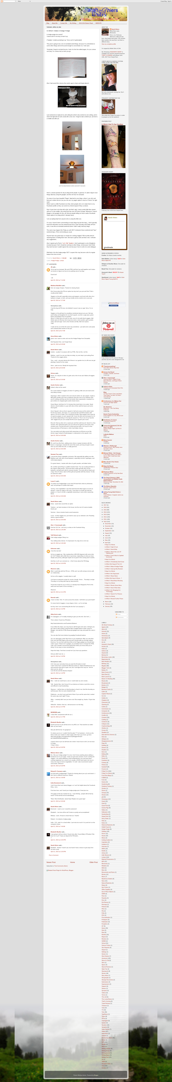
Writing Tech (105, 1057)
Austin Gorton (55, 385)
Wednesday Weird (107, 1038)
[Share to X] (77, 258)
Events (104, 758)
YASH (103, 1061)
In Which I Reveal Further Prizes (114, 598)
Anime (103, 633)
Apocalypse (105, 638)
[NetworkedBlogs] (113, 303)
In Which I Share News (111, 576)
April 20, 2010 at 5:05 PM (58, 747)
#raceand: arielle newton (110, 487)
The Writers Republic (110, 486)
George (104, 792)
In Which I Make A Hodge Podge (114, 566)
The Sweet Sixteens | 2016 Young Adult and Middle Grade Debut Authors (113, 479)
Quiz (103, 930)
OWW (103, 893)
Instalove (104, 844)
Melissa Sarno (55, 752)
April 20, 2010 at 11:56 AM (58, 543)
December (108, 523)
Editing (104, 754)
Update (104, 1023)
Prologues (104, 919)
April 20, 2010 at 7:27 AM (58, 300)
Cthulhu (104, 728)
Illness (103, 838)
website (104, 1035)
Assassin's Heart (106, 644)
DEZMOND (54, 712)
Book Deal (105, 674)
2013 (105, 514)
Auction (104, 646)
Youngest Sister (106, 1063)
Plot (103, 911)
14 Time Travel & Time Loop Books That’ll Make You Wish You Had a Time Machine (113, 395)
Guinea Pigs (105, 807)
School (104, 943)
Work (103, 1046)
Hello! (105, 435)
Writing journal (106, 1053)
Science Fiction (106, 945)
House (103, 835)
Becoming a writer (107, 657)
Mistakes (104, 865)
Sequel (104, 949)
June (106, 538)
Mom (103, 870)
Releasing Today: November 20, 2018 (113, 482)
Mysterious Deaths (107, 878)
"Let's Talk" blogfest (68, 243)
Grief (103, 803)
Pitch (103, 908)
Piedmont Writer (108, 472)
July (106, 535)
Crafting (104, 719)
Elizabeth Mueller (56, 722)
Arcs (103, 640)
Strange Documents (107, 979)
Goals (103, 801)
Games (104, 782)
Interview (104, 846)
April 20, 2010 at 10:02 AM (58, 448)
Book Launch (105, 676)
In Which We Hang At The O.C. (113, 564)
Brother (104, 685)
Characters (105, 702)
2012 (105, 517)
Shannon (53, 568)
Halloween (105, 812)
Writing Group (106, 1050)
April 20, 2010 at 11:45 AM (58, 529)
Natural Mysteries (107, 883)
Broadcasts (105, 683)
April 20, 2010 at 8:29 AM (58, 344)
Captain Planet (106, 693)
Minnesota (105, 863)
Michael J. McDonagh (110, 446)
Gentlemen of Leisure (110, 420)
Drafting (104, 745)
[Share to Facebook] (79, 258)
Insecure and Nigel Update (110, 402)
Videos (104, 1031)
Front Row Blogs (106, 775)
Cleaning (104, 704)
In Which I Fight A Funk (111, 547)
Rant (103, 932)
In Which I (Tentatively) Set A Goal (114, 561)
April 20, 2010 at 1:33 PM (58, 656)
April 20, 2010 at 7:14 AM (58, 280)
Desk (103, 736)
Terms (103, 995)
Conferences (105, 713)
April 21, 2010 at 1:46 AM (58, 777)
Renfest (104, 934)
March (107, 601)
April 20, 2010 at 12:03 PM (58, 563)
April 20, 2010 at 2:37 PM (58, 707)
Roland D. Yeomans (57, 771)
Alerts (103, 629)
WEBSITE (98, 23)
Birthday (104, 663)
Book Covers (105, 672)
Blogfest (104, 665)
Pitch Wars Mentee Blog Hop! (111, 367)
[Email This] (74, 258)
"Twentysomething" (110, 366)
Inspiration (105, 842)
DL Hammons (108, 407)
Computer (104, 711)
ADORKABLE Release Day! (111, 467)
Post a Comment (53, 855)
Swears (104, 988)
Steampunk (105, 971)
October (107, 528)
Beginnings (105, 659)
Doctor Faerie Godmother (111, 414)
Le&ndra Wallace (109, 434)
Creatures (104, 721)
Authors (104, 650)
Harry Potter (105, 818)
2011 (105, 519)
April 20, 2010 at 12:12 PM (58, 592)
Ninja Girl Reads (108, 466)
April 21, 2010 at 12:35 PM (58, 851)
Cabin (103, 691)
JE (51, 267)
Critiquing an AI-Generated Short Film (113, 388)
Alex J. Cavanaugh (56, 525)
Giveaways (105, 799)
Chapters (104, 700)
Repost (104, 936)
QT (102, 926)
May (106, 540)
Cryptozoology (106, 726)
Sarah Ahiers (54, 349)
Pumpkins (104, 924)
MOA (103, 868)
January (107, 606)
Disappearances (106, 741)
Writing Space (106, 1055)
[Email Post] (70, 258)
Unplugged (105, 1020)
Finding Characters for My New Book (113, 473)
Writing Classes (106, 1048)
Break (103, 681)
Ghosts (104, 794)
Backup (104, 655)
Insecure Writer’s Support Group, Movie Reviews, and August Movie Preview (112, 381)
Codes (103, 706)
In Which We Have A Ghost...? (113, 578)
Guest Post (105, 805)
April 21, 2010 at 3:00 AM (58, 801)
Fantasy (104, 762)
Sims (103, 962)
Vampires (104, 1027)
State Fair (104, 969)
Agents (104, 627)
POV (103, 915)
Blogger (96, 1075)
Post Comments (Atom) (61, 866)
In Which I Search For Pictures (113, 594)
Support (104, 986)
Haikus (104, 810)
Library (104, 853)
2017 (105, 505)
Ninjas (103, 885)
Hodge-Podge (55, 260)
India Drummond (56, 783)
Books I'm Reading (107, 678)
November (108, 526)
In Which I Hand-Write (111, 549)
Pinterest (104, 906)
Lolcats (62, 260)
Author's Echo (108, 386)
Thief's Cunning (106, 1001)
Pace (103, 896)
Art (102, 642)
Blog (47, 23)
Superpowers (105, 984)
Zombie (104, 1068)
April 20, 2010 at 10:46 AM (58, 496)
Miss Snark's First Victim (111, 462)
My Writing (73, 23)
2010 (105, 521)
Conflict (104, 715)
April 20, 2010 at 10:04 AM (58, 476)
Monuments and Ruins (108, 872)
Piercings (104, 904)
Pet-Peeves (105, 902)
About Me (55, 23)
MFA (103, 861)
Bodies (104, 670)
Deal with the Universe (108, 734)
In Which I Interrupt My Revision (114, 569)
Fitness (104, 764)
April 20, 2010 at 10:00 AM (58, 435)
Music (103, 876)
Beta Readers (105, 661)
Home (72, 862)
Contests (104, 717)
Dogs (103, 743)
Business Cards (106, 689)
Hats (103, 820)
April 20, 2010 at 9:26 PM (58, 765)
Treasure (104, 1005)
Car (103, 696)
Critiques (104, 724)
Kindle (103, 850)
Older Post (93, 862)
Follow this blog (113, 305)
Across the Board (109, 372)
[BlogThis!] (75, 258)
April (106, 542)
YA (102, 1059)
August (107, 533)
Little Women (105, 855)
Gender (104, 788)
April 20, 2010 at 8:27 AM (58, 330)
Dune (103, 752)
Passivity (104, 898)
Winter (103, 1040)
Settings (104, 952)
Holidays (104, 831)
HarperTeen (105, 816)
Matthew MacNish (56, 285)
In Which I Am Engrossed (112, 573)
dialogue (104, 739)
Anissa (53, 373)
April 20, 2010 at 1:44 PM (58, 673)
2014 (105, 512)
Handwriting (105, 814)
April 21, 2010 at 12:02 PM (58, 840)
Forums (104, 769)
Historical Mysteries (107, 825)
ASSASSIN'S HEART (116, 52)
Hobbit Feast (105, 827)
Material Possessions (108, 859)
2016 (105, 507)
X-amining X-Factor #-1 (110, 421)
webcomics (105, 1033)
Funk (103, 779)
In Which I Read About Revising (114, 580)
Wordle (104, 1044)
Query (103, 928)
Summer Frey (55, 454)
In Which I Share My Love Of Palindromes (113, 552)
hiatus (103, 823)
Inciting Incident (106, 840)
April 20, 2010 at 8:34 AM (58, 368)
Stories (104, 973)
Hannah (53, 597)
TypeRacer (105, 1014)
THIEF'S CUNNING (107, 55)
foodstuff (104, 767)
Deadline (104, 732)
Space (103, 964)
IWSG (103, 848)
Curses (104, 730)
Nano (103, 881)
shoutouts (104, 958)
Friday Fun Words (110, 544)
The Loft (104, 997)
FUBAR (104, 777)
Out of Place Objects (107, 891)
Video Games (105, 1029)
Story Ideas (105, 975)
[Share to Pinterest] (80, 258)
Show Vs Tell (105, 960)
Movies (104, 874)
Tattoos (104, 992)
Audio (103, 648)
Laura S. (53, 481)
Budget (104, 687)
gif (102, 797)
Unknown (54, 548)
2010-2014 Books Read (86, 23)
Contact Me (63, 23)
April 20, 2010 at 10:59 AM (58, 519)
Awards (104, 653)
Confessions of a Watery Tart (112, 401)
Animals (104, 631)
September (108, 530)
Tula (103, 1007)
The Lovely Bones (107, 999)
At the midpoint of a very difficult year (113, 415)
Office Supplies (106, 889)
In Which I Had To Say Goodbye (112, 124)
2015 (105, 509)
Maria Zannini (108, 440)
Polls (103, 913)
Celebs (104, 698)
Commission (105, 709)
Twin (103, 1012)
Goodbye (106, 441)
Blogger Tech (105, 668)
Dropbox (104, 749)
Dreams (104, 747)
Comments (120, 617)
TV (102, 1010)
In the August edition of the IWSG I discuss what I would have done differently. (113, 456)
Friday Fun (105, 771)
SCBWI (104, 941)
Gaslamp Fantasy (107, 786)
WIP (103, 1042)
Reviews (104, 939)
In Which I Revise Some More (113, 585)
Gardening (105, 784)
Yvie (103, 1065)
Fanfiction (104, 760)
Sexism (104, 954)
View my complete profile (109, 44)
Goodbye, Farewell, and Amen (111, 373)
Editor (103, 756)
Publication (105, 921)
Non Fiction (105, 887)
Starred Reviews (106, 967)
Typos (103, 1016)
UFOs (103, 1018)
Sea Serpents (105, 947)
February (108, 604)
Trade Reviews (106, 1003)
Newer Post (51, 862)
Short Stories (105, 956)
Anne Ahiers (54, 336)
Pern (103, 900)
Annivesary (105, 635)
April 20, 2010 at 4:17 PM (58, 717)
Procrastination (106, 917)
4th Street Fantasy (107, 625)
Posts (118, 614)
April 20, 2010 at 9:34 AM (58, 379)
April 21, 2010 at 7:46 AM (58, 826)
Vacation (104, 1025)
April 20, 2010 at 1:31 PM (58, 609)
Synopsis (104, 990)
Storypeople (105, 977)
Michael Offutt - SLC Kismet (112, 453)
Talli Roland (54, 535)
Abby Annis (54, 614)
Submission (105, 982)
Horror (103, 833)
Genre (103, 790)
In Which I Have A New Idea (112, 587)
